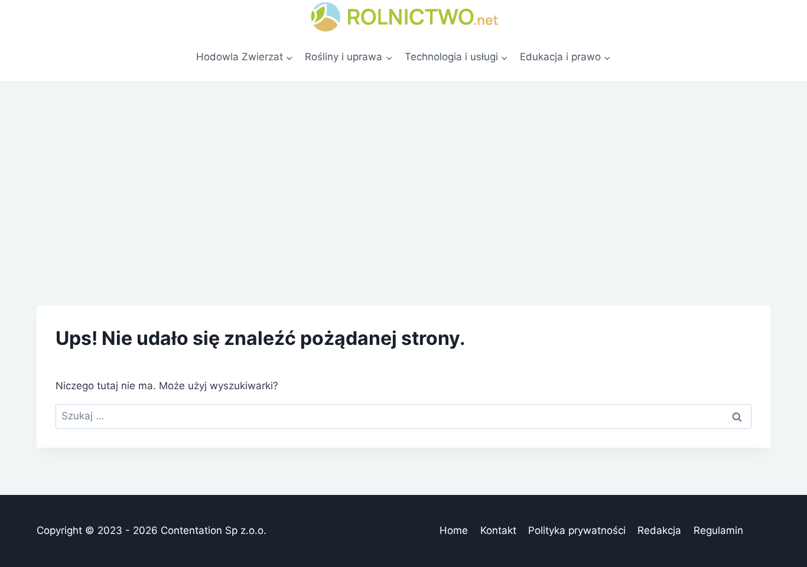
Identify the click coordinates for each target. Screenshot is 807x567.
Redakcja (659, 530)
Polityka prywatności (577, 530)
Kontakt (498, 530)
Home (454, 530)
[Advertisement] (403, 169)
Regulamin (718, 530)
